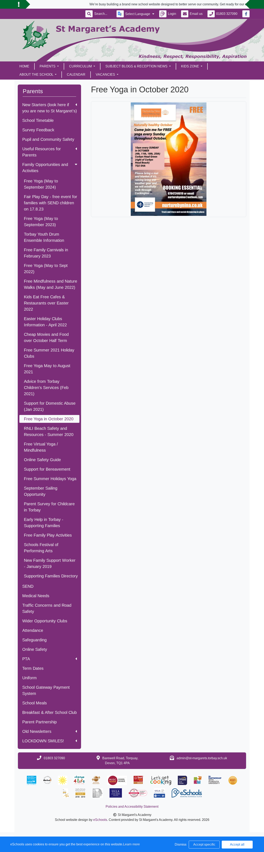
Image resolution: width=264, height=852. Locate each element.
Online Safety (34, 649)
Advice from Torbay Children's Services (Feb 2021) (46, 387)
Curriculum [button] (81, 66)
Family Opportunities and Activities (45, 167)
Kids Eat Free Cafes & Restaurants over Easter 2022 (46, 303)
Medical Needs (35, 595)
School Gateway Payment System (46, 690)
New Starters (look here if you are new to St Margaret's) (49, 107)
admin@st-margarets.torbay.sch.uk (202, 758)
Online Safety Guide (42, 459)
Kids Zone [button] (190, 66)
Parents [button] (48, 66)
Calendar (76, 74)
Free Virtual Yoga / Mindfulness (41, 447)
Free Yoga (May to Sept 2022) (46, 268)
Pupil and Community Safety (48, 139)
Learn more (131, 844)
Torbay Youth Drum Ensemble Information (44, 237)
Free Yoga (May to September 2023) (41, 221)
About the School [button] (36, 74)
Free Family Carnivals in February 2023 (46, 253)
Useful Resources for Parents (41, 152)
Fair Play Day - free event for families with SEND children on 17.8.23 (50, 202)
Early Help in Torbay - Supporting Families (43, 522)
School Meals (34, 703)
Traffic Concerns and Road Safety (46, 608)
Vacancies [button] (106, 74)
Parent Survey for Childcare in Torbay (49, 507)
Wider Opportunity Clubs (44, 621)
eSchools (100, 819)
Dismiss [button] (180, 844)
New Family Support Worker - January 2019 (49, 563)
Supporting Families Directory (51, 576)
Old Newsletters (36, 731)
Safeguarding (34, 640)
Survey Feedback (38, 130)
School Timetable (38, 120)
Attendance (32, 630)
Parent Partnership (39, 722)
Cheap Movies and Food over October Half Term (46, 337)
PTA (26, 659)
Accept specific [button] (204, 844)
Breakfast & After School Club (49, 712)
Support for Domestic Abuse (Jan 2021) (49, 406)
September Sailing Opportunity (40, 491)
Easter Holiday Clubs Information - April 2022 (45, 321)
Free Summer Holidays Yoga (50, 478)
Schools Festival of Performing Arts (41, 547)
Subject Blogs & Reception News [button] (136, 66)
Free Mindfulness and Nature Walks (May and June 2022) (50, 284)
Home (24, 66)
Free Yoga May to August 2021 (47, 368)
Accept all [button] (237, 844)
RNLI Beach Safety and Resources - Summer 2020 (48, 431)
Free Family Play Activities (48, 535)
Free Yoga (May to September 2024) (41, 184)
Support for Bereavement (47, 469)
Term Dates (33, 668)
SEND (27, 586)
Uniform (29, 678)
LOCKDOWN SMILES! (43, 741)
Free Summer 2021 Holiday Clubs (49, 353)
